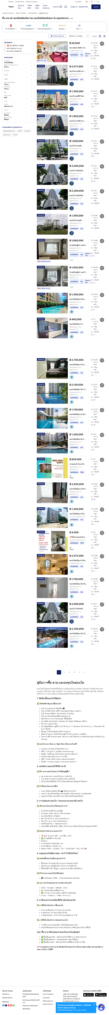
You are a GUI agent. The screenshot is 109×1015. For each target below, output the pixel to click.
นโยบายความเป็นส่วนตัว (30, 1006)
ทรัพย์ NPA (29, 6)
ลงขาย (96, 7)
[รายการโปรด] (61, 7)
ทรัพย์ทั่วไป (37, 6)
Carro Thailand (48, 994)
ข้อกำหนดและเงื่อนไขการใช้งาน (31, 1001)
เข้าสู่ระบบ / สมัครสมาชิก (79, 7)
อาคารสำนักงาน (46, 6)
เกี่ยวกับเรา (5, 994)
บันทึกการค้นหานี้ (58, 36)
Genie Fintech (48, 1004)
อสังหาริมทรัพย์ (21, 13)
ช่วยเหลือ (78, 2)
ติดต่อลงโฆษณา (7, 998)
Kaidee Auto (19, 2)
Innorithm (46, 998)
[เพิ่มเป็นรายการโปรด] (102, 43)
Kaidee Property (31, 2)
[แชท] (65, 7)
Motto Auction (48, 1001)
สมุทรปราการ (43, 13)
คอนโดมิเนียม (32, 13)
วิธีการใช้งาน (26, 1009)
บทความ (56, 7)
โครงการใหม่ (21, 6)
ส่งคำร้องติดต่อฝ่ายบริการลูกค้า (31, 995)
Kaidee (11, 2)
